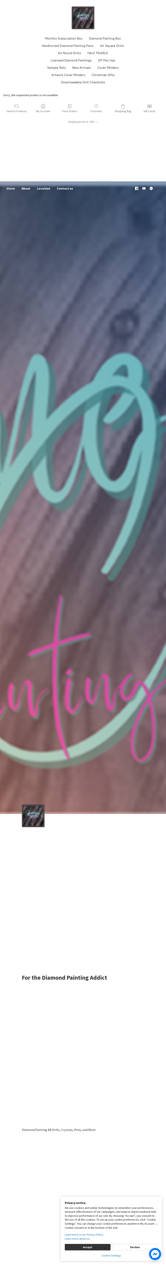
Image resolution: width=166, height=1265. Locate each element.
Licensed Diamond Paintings (71, 60)
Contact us (65, 188)
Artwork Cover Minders (68, 75)
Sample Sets (56, 68)
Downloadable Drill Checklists (83, 82)
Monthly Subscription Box (63, 38)
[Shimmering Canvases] (83, 17)
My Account (43, 111)
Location (43, 188)
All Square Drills (112, 46)
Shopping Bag (123, 111)
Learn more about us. (77, 1238)
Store (10, 188)
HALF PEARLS (97, 53)
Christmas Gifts (103, 75)
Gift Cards (149, 111)
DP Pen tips (106, 60)
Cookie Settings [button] (111, 1255)
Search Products (16, 111)
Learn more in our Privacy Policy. (84, 1234)
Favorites (96, 111)
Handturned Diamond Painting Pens (68, 46)
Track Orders (70, 111)
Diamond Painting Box (105, 38)
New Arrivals (81, 68)
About (25, 188)
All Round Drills (69, 53)
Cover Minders (108, 68)
